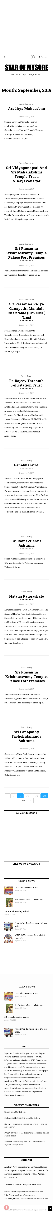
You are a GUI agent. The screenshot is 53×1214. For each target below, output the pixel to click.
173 (36, 795)
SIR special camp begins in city (17, 911)
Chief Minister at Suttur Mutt (27, 887)
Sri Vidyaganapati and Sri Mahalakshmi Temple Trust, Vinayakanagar (26, 174)
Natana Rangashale (26, 596)
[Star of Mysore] (26, 67)
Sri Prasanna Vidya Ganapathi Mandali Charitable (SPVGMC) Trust (26, 311)
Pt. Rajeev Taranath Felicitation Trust (26, 383)
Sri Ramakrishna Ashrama (26, 543)
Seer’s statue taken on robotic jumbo (30, 899)
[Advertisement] (26, 26)
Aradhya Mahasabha (26, 108)
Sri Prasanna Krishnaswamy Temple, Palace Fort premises (26, 253)
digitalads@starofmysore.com (30, 1191)
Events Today (26, 376)
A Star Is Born (19, 1112)
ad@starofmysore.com (25, 1195)
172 (27, 795)
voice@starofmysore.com (37, 1198)
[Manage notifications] (6, 1207)
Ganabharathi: (26, 465)
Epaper (43, 57)
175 (23, 800)
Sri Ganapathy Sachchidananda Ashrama (26, 736)
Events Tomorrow (26, 104)
